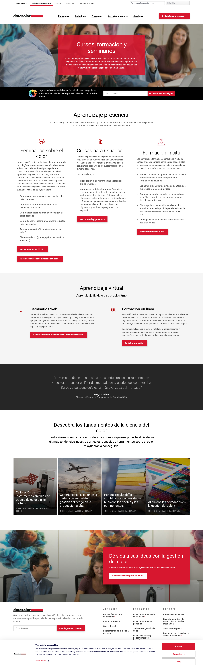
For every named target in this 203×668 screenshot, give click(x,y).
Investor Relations (87, 3)
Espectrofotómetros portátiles (142, 622)
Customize (177, 654)
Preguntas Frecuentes (173, 614)
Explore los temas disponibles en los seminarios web (58, 334)
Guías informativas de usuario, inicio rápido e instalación (173, 621)
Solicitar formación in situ (152, 231)
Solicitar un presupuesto (174, 16)
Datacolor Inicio (21, 3)
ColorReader (70, 3)
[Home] (28, 16)
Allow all (178, 646)
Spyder (58, 3)
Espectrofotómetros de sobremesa (144, 615)
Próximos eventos (111, 621)
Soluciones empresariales (41, 3)
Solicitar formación (134, 343)
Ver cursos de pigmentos (91, 219)
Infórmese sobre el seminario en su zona (39, 258)
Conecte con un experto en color (127, 575)
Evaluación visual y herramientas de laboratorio (142, 637)
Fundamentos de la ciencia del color (116, 632)
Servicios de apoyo (172, 628)
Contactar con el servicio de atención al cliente (176, 634)
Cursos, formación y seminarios (112, 615)
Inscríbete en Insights (162, 93)
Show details (40, 661)
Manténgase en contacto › (71, 628)
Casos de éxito (110, 626)
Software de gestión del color (144, 629)
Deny (179, 662)
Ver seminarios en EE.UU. (32, 249)
